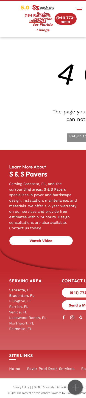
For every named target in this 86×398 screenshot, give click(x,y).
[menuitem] (15, 369)
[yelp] (80, 317)
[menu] (79, 9)
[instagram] (72, 317)
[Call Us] (75, 389)
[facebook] (64, 317)
